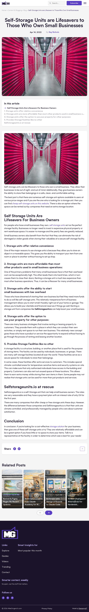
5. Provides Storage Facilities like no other (23, 120)
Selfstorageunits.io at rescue (17, 123)
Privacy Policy (47, 608)
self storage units (57, 225)
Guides (5, 556)
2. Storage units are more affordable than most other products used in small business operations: (44, 114)
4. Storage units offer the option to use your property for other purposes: (37, 117)
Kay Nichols (54, 32)
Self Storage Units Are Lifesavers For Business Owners (31, 108)
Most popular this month (30, 550)
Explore (5, 550)
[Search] (50, 3)
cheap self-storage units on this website (30, 203)
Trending (6, 567)
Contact (6, 572)
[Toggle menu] (85, 3)
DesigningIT (83, 608)
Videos (5, 561)
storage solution (57, 426)
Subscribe (74, 3)
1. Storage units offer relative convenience (23, 111)
